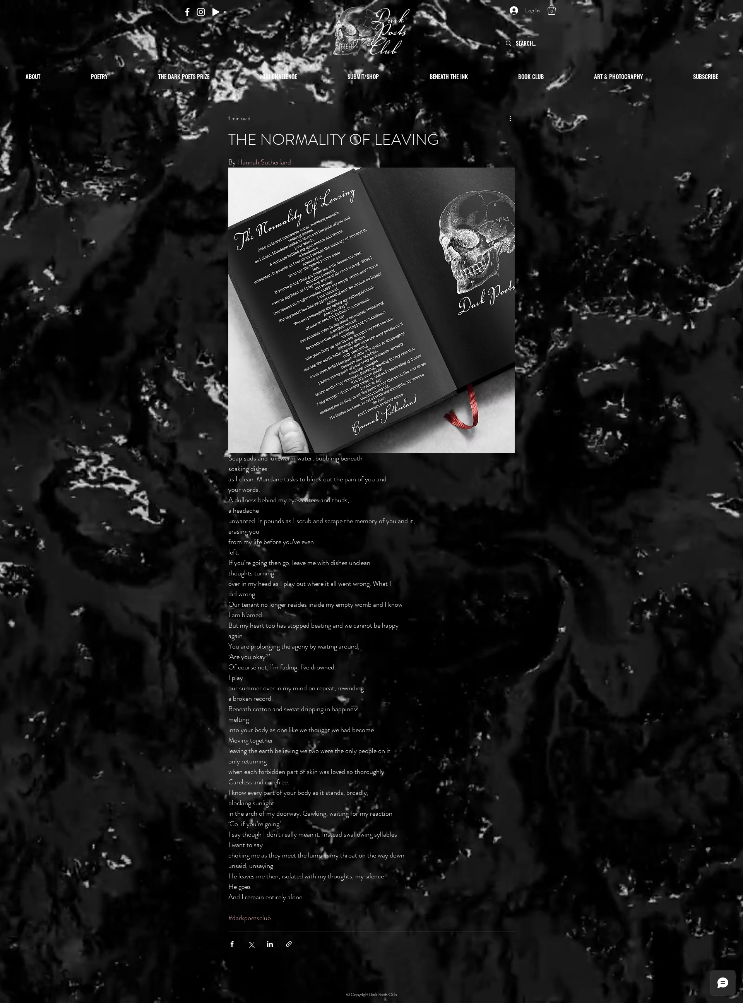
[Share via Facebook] (232, 944)
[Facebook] (187, 12)
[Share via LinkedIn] (270, 944)
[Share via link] (289, 944)
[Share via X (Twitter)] (251, 944)
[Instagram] (200, 12)
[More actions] (510, 118)
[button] (552, 10)
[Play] (215, 12)
